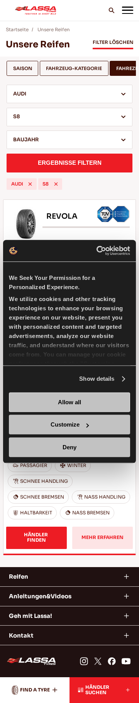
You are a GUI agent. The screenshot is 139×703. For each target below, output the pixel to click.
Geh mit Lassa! (30, 615)
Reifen (18, 576)
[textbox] (69, 140)
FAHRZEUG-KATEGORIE (74, 68)
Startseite (17, 29)
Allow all (69, 402)
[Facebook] (111, 661)
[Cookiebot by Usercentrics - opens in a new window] (98, 251)
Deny (69, 447)
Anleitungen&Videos (40, 596)
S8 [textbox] (16, 117)
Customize (65, 424)
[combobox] (69, 94)
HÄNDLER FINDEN (36, 537)
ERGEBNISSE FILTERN (70, 162)
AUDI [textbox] (19, 94)
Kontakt (21, 635)
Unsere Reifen (53, 29)
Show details (96, 378)
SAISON (22, 68)
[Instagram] (83, 661)
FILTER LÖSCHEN (113, 42)
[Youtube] (126, 661)
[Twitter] (97, 661)
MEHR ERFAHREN (102, 537)
